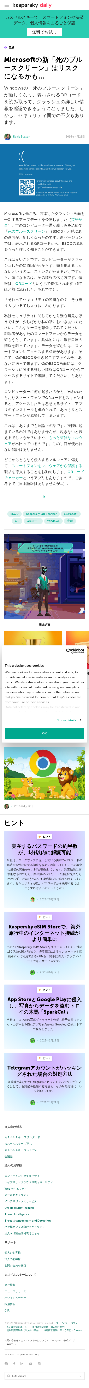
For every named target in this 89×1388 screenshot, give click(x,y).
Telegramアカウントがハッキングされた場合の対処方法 (44, 1071)
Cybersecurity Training (19, 1207)
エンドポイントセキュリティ (22, 1175)
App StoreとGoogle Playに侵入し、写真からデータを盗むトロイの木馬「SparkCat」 (44, 1005)
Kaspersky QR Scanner (41, 514)
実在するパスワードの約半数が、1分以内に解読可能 (45, 849)
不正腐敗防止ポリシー (18, 1327)
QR (17, 521)
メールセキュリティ (17, 1194)
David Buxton (21, 136)
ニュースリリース (15, 1291)
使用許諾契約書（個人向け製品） (49, 1327)
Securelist (9, 1354)
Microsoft (71, 514)
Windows (53, 521)
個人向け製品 (13, 1127)
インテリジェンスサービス (21, 1201)
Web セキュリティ (16, 1188)
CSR (7, 1310)
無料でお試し (44, 32)
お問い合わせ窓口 (15, 1265)
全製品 (9, 1156)
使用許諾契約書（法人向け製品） (24, 1330)
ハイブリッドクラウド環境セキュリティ (29, 1182)
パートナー (55, 1340)
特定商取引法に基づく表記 (57, 1330)
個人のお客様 (13, 1252)
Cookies (78, 1330)
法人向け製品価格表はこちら (22, 1233)
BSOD (14, 514)
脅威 (11, 47)
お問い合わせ (11, 1340)
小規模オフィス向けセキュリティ (25, 1226)
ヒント (46, 836)
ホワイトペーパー (15, 1297)
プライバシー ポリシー (68, 1323)
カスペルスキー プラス (18, 1143)
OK (44, 733)
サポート (10, 1242)
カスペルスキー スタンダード (22, 1137)
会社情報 (10, 1284)
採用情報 (10, 1304)
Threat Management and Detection (28, 1220)
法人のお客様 (13, 1165)
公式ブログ (69, 1340)
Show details (66, 720)
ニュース (11, 1344)
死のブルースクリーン (26, 231)
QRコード (23, 283)
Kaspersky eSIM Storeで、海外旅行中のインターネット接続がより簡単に (44, 933)
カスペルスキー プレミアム (21, 1150)
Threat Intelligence (17, 1214)
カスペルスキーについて (20, 1274)
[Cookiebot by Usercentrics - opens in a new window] (66, 651)
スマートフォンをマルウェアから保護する (47, 465)
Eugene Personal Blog (28, 1354)
